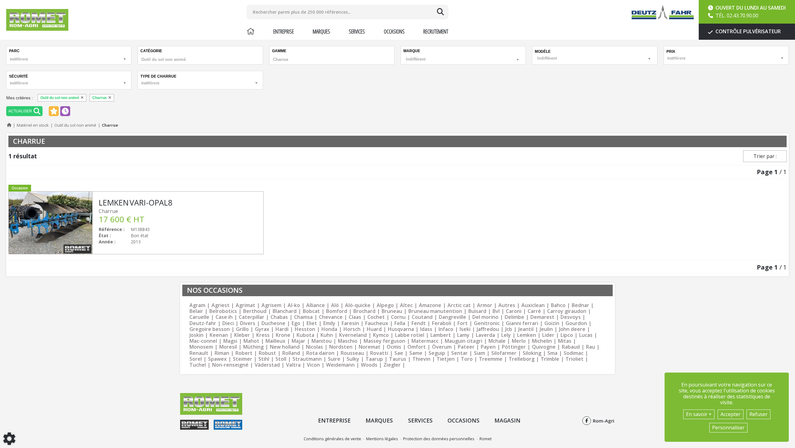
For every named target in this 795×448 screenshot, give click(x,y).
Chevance (331, 317)
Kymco (381, 335)
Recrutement (435, 31)
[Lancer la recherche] (440, 12)
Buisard (477, 311)
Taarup (374, 359)
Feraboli (441, 323)
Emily (329, 323)
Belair (196, 311)
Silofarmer (503, 353)
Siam (479, 353)
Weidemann (340, 365)
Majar (298, 341)
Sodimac (574, 353)
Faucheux (376, 323)
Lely (506, 335)
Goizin (551, 323)
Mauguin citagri (463, 341)
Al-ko (294, 305)
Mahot (251, 341)
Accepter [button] (730, 414)
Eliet (312, 323)
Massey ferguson (384, 341)
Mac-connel (203, 341)
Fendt (418, 323)
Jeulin (546, 329)
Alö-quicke (357, 305)
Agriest (220, 305)
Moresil (228, 347)
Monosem (201, 347)
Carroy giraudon (566, 311)
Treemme (490, 359)
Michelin (542, 341)
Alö (335, 305)
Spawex (217, 359)
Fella (399, 323)
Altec (406, 305)
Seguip (437, 353)
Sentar (459, 353)
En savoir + (699, 414)
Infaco (445, 329)
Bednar (580, 305)
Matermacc (424, 341)
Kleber (242, 335)
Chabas (279, 317)
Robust (267, 353)
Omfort (416, 347)
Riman (222, 353)
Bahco (558, 305)
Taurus (397, 359)
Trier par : (765, 156)
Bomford (336, 311)
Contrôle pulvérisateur (747, 31)
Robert (243, 353)
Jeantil (526, 329)
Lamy (463, 335)
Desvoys (571, 317)
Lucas (586, 335)
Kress (263, 335)
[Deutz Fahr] (663, 12)
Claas (355, 317)
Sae (398, 353)
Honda (329, 329)
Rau (590, 347)
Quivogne (544, 347)
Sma (552, 353)
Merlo (519, 341)
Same (415, 353)
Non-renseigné (230, 365)
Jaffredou (488, 329)
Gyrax (262, 329)
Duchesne (273, 323)
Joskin (196, 335)
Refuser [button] (758, 414)
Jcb (508, 329)
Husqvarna (401, 329)
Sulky (353, 359)
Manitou (321, 341)
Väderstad (267, 365)
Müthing (253, 347)
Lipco (567, 335)
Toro (467, 359)
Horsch (352, 329)
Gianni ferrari (522, 323)
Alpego (385, 305)
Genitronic (487, 323)
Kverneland (353, 335)
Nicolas (314, 347)
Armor (484, 305)
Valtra (293, 365)
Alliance (315, 305)
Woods (369, 365)
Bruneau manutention (435, 311)
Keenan (219, 335)
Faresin (350, 323)
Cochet (376, 317)
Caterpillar (251, 317)
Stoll (280, 359)
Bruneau (392, 311)
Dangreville (452, 317)
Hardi (281, 329)
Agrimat (245, 305)
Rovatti (379, 353)
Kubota (305, 335)
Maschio (347, 341)
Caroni (513, 311)
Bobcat (311, 311)
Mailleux (275, 341)
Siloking (532, 353)
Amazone (430, 305)
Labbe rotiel (409, 335)
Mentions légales (382, 438)
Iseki (465, 329)
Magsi (230, 341)
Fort (462, 323)
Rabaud (571, 347)
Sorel (195, 359)
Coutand (422, 317)
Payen (488, 347)
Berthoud (254, 311)
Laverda (485, 335)
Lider (548, 335)
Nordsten (340, 347)
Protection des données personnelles (439, 438)
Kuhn (326, 335)
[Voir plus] (136, 223)
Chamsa (303, 317)
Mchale (497, 341)
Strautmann (307, 359)
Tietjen (446, 359)
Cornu (398, 317)
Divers (247, 323)
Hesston (305, 329)
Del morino (485, 317)
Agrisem (271, 305)
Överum (442, 347)
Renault (198, 353)
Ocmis (394, 347)
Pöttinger (514, 347)
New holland (285, 347)
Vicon (313, 365)
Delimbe (514, 317)
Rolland (291, 353)
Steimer (242, 359)
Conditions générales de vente (332, 438)
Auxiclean (533, 305)
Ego (296, 323)
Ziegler (392, 365)
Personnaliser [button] (728, 427)
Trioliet (575, 359)
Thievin (421, 359)
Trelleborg (521, 359)
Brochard (364, 311)
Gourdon (576, 323)
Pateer (466, 347)
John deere (572, 329)
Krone (283, 335)
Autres (506, 305)
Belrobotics (223, 311)
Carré (534, 311)
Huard (374, 329)
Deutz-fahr (202, 323)
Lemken (526, 335)
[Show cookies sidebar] (9, 438)
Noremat (369, 347)
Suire (334, 359)
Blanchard (285, 311)
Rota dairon (320, 353)
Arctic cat (459, 305)
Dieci (228, 323)
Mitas (564, 341)
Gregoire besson (209, 329)
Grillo (242, 329)
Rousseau (352, 353)
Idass (426, 329)
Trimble (550, 359)
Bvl (496, 311)
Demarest (542, 317)
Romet (485, 438)
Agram (197, 305)
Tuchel (197, 365)
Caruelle (199, 317)
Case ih (224, 317)
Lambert (440, 335)
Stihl (263, 359)
